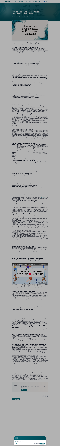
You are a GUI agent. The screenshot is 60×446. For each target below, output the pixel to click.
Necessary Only (36, 443)
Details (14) (16, 443)
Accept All (42, 443)
